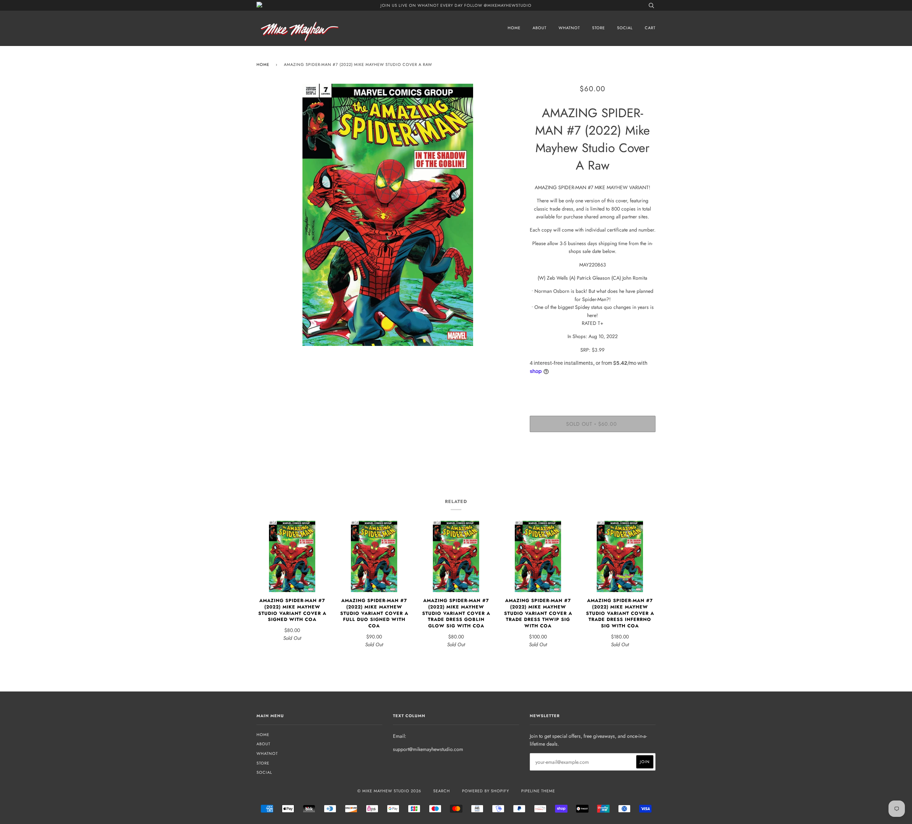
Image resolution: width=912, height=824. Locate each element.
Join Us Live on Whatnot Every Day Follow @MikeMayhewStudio (456, 5)
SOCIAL (625, 28)
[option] (387, 215)
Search (441, 791)
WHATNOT (569, 28)
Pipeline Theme (538, 791)
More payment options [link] (592, 462)
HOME (514, 28)
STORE (598, 28)
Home (262, 64)
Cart (650, 28)
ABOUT (539, 28)
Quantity (592, 387)
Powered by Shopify (485, 791)
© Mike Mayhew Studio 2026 (389, 791)
